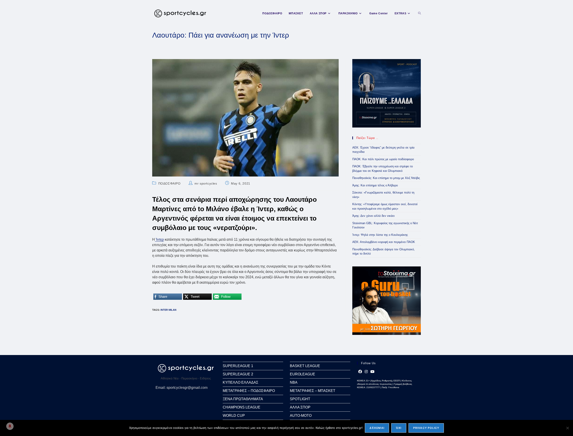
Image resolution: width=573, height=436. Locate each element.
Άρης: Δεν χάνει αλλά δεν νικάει (373, 215)
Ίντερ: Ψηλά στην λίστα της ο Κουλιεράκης (380, 234)
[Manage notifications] (9, 426)
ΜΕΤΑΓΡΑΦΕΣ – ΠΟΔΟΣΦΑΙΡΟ (249, 391)
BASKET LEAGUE (305, 366)
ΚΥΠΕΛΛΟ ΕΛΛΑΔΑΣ (240, 382)
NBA (293, 382)
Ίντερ (159, 239)
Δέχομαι (377, 428)
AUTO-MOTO (301, 415)
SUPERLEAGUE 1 (238, 366)
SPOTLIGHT (300, 399)
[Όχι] (567, 428)
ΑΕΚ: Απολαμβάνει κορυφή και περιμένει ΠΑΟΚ (383, 242)
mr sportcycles (206, 183)
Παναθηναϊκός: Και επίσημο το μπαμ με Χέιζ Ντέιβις (386, 178)
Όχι (399, 428)
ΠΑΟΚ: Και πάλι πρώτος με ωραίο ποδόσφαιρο (383, 159)
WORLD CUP (234, 415)
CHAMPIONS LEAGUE (241, 407)
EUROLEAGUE (302, 374)
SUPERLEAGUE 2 (238, 374)
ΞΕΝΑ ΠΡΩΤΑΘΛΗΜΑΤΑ (243, 399)
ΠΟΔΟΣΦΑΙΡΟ (169, 183)
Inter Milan (168, 309)
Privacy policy (426, 428)
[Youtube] (372, 371)
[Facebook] (360, 371)
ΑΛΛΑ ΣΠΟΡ (300, 407)
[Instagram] (366, 371)
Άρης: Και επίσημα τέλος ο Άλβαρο (375, 185)
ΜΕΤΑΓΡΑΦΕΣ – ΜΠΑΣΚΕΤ (312, 391)
